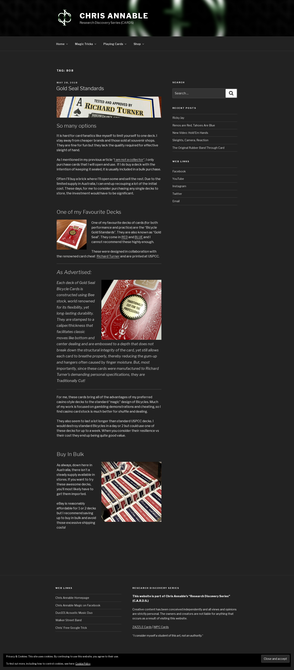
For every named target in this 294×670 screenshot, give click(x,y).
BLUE (139, 237)
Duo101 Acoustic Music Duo (74, 612)
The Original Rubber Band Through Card (198, 147)
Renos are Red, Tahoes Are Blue (193, 125)
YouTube (178, 178)
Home (60, 44)
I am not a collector (128, 160)
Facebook (179, 171)
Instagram (179, 186)
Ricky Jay (178, 117)
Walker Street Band (68, 620)
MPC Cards (161, 627)
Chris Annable (114, 15)
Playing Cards (113, 44)
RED (124, 237)
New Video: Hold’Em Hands (190, 132)
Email (176, 201)
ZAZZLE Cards (142, 627)
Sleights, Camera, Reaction (190, 140)
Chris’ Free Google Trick (71, 627)
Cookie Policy (82, 663)
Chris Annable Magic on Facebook (77, 605)
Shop (137, 44)
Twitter (177, 193)
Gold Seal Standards (80, 88)
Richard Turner (108, 256)
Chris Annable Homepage (72, 597)
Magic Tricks (84, 44)
